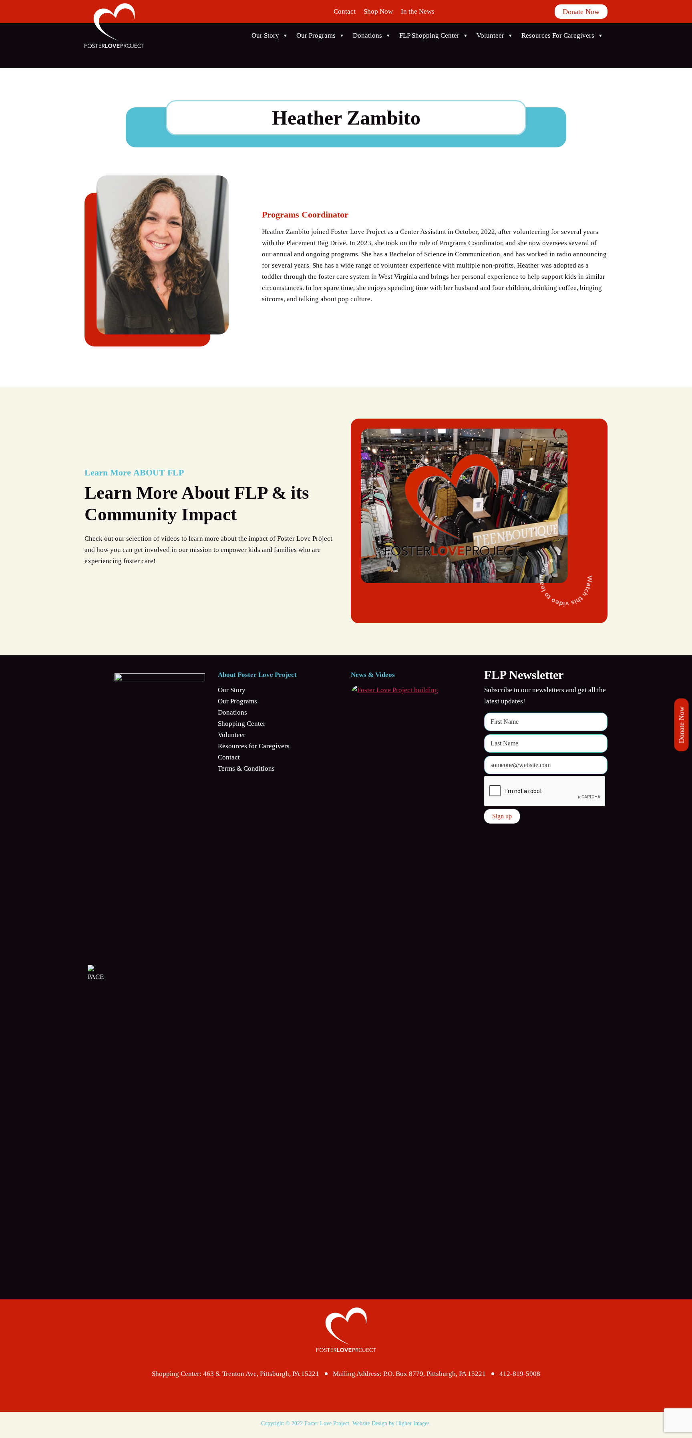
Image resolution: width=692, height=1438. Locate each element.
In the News (418, 11)
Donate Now (682, 725)
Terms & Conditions (246, 768)
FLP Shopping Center (429, 35)
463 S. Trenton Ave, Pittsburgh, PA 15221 (261, 1374)
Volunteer (490, 35)
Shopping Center (242, 723)
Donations (367, 35)
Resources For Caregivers (557, 35)
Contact (345, 11)
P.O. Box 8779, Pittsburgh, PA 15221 (434, 1374)
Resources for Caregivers (254, 746)
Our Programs (316, 35)
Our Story (265, 35)
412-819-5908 (519, 1374)
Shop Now (378, 11)
